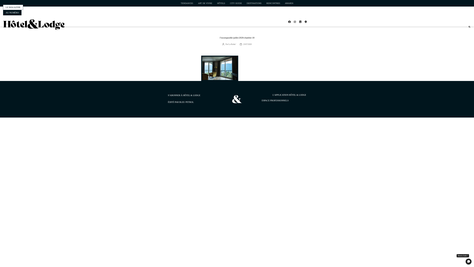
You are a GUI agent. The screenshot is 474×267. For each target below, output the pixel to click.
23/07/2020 (247, 44)
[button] (469, 26)
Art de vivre (205, 3)
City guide (236, 3)
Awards (289, 3)
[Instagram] (294, 21)
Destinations (254, 3)
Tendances (187, 3)
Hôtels (221, 3)
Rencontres (273, 3)
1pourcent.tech (183, 130)
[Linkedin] (300, 21)
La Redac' (232, 44)
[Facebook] (289, 21)
